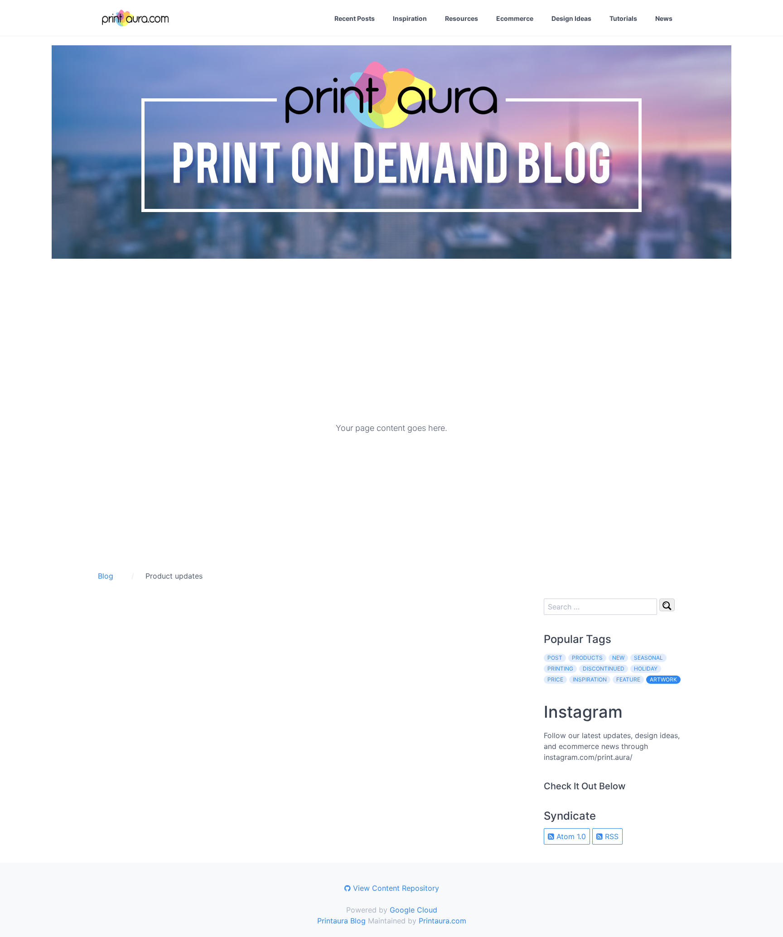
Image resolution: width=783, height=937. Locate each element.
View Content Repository (395, 888)
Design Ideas (571, 18)
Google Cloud (413, 909)
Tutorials (623, 18)
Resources (461, 18)
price (555, 679)
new (618, 657)
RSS (611, 836)
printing (560, 668)
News (663, 18)
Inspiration (410, 18)
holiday (645, 668)
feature (628, 679)
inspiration (590, 679)
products (587, 657)
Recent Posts (354, 18)
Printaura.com (442, 920)
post (554, 657)
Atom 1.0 (570, 836)
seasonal (648, 657)
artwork (663, 679)
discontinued (603, 668)
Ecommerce (514, 18)
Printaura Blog (341, 920)
